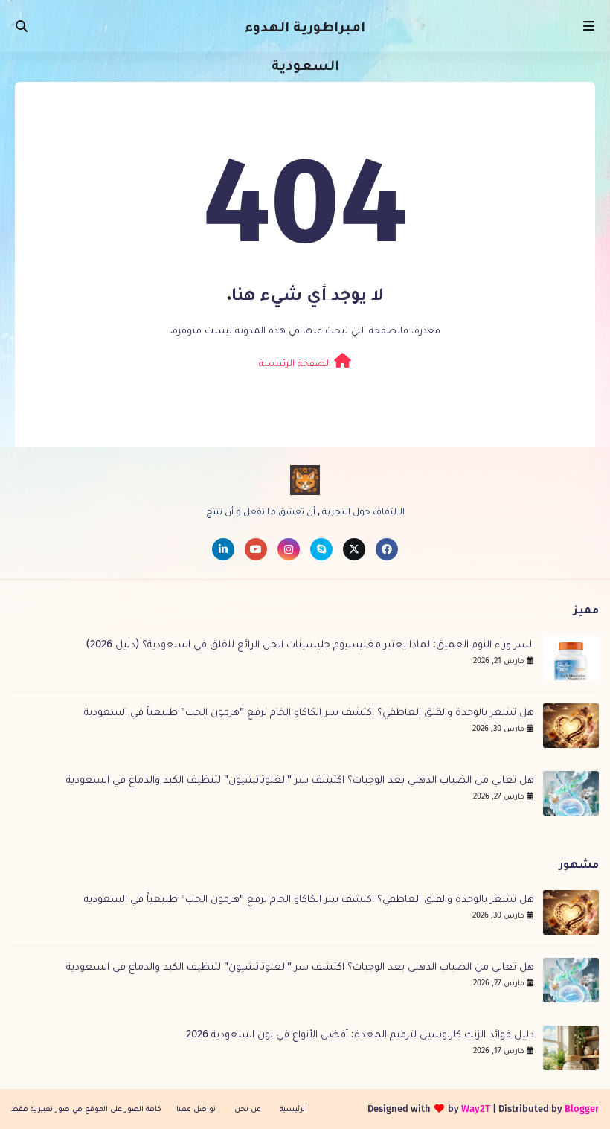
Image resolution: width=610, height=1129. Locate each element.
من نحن (247, 1108)
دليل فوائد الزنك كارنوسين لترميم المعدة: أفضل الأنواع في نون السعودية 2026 (360, 1033)
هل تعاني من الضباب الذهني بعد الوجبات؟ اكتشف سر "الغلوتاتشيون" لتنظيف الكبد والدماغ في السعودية (300, 779)
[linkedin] (223, 549)
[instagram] (288, 549)
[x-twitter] (354, 549)
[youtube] (256, 549)
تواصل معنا (196, 1108)
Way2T (475, 1108)
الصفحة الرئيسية (296, 362)
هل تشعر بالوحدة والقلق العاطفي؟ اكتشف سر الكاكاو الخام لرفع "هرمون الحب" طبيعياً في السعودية (309, 711)
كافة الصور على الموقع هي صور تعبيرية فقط (86, 1108)
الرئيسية (293, 1108)
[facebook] (387, 549)
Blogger (582, 1108)
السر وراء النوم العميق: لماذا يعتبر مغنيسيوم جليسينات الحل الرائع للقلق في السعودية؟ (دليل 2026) (310, 643)
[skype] (321, 549)
